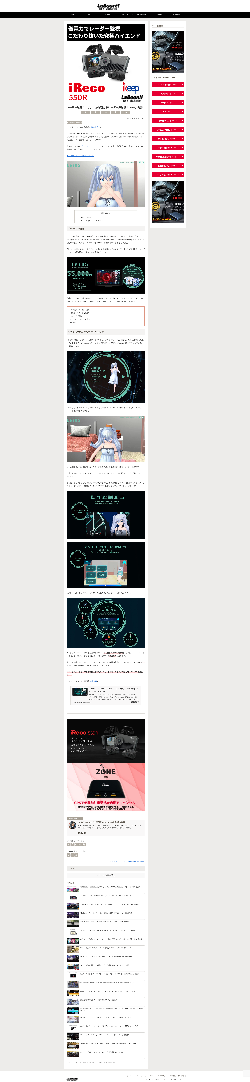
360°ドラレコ (168, 112)
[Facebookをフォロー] (82, 833)
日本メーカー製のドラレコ (168, 85)
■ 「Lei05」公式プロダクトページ (80, 156)
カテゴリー (151, 1076)
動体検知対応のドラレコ (168, 139)
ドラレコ (136, 1076)
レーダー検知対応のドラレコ (168, 148)
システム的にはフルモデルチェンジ (91, 221)
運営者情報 (181, 1076)
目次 (103, 213)
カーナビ (143, 1076)
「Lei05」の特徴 (85, 217)
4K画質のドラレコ (168, 103)
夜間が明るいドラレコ (168, 121)
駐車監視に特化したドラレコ (168, 130)
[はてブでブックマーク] (105, 112)
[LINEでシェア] (115, 112)
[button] (125, 112)
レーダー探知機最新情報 (75, 122)
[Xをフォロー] (79, 833)
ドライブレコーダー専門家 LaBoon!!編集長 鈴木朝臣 (101, 822)
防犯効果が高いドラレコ (168, 166)
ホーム (129, 1076)
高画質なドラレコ (168, 94)
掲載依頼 (173, 1076)
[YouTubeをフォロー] (85, 833)
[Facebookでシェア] (95, 112)
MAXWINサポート (162, 1076)
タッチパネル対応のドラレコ (168, 175)
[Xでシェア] (85, 112)
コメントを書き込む (106, 875)
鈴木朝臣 (94, 127)
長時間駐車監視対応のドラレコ (168, 157)
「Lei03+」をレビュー (90, 146)
